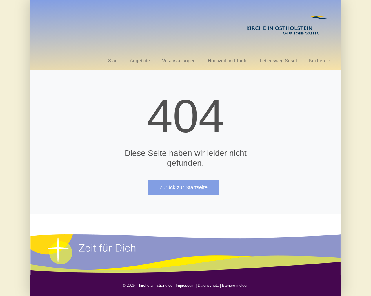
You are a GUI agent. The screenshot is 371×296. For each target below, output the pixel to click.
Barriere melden (235, 285)
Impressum (185, 285)
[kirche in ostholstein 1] (288, 13)
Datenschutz (208, 285)
